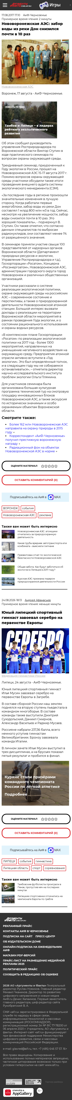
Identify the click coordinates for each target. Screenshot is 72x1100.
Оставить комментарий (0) (36, 480)
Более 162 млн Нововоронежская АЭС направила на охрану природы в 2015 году (36, 428)
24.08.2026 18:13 (12, 600)
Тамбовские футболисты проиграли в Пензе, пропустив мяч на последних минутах (39, 887)
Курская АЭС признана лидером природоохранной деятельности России (41, 580)
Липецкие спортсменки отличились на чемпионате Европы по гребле (40, 897)
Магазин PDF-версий (19, 955)
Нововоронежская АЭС (17, 86)
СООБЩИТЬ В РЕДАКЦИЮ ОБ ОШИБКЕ (30, 974)
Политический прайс (20, 969)
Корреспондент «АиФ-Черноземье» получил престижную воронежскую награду (35, 439)
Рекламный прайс (17, 926)
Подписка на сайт (17, 936)
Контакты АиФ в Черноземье (25, 931)
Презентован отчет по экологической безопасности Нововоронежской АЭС (40, 556)
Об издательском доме (22, 941)
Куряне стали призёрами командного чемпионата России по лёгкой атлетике (32, 782)
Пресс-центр (45, 936)
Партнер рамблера (54, 1082)
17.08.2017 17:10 (11, 15)
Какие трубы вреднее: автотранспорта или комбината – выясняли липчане (42, 545)
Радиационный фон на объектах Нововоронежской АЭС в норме (32, 449)
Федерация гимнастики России (23, 675)
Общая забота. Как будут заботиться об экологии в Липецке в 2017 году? (40, 568)
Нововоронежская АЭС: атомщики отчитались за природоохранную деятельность (37, 534)
